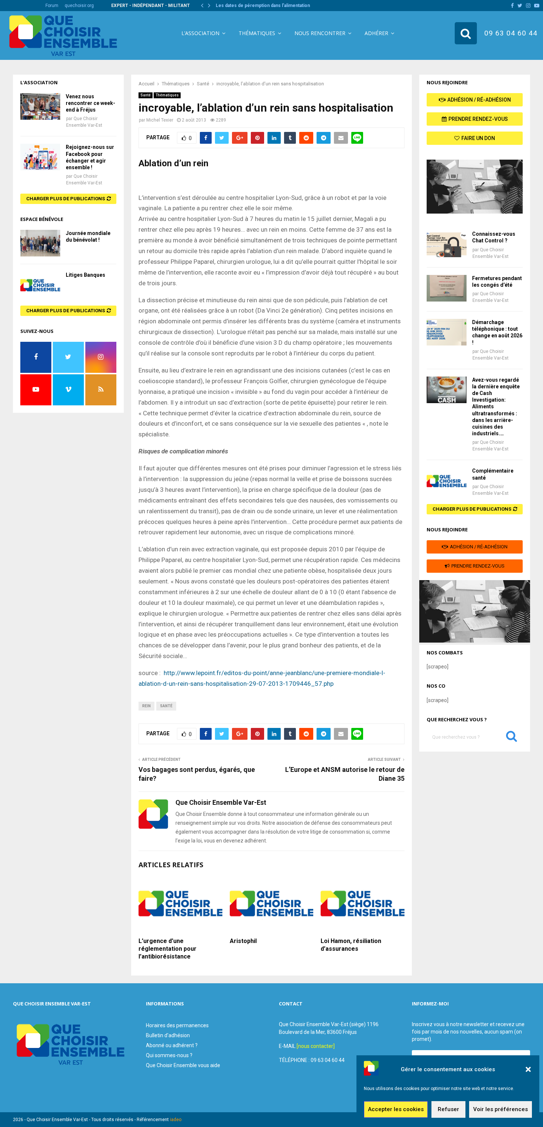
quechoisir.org (79, 5)
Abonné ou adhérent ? (172, 1045)
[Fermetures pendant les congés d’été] (447, 288)
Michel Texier (159, 120)
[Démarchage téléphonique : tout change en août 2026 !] (447, 332)
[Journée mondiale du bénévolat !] (40, 243)
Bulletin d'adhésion (168, 1035)
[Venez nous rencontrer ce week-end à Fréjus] (40, 106)
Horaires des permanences (177, 1025)
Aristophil (243, 940)
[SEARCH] (512, 738)
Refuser (448, 1109)
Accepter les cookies (396, 1109)
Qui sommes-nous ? (169, 1055)
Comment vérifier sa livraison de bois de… (261, 5)
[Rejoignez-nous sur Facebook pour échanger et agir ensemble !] (40, 157)
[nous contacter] (316, 1046)
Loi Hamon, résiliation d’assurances (351, 944)
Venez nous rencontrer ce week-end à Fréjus (90, 103)
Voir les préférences (500, 1109)
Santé (145, 95)
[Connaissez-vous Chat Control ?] (447, 244)
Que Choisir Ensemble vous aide (183, 1065)
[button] (528, 1069)
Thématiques (257, 33)
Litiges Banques (85, 275)
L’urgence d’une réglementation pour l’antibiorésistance (168, 948)
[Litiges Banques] (40, 285)
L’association (200, 33)
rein (146, 706)
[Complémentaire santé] (447, 480)
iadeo (175, 1119)
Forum (51, 5)
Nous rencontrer (319, 33)
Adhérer (376, 33)
